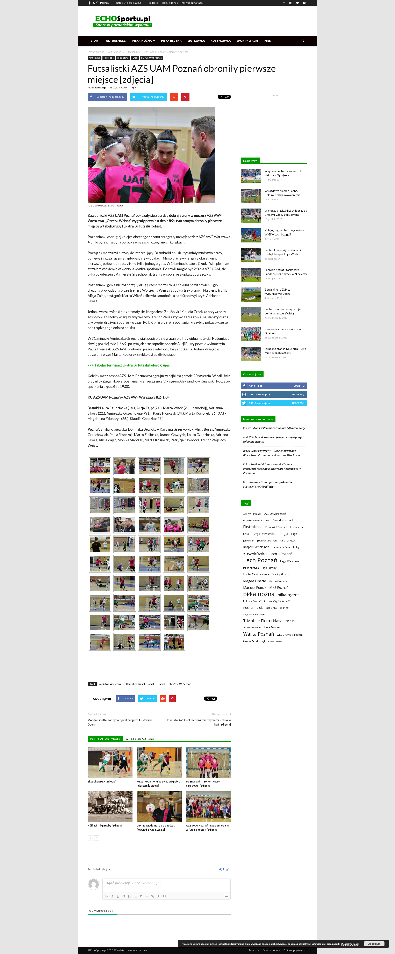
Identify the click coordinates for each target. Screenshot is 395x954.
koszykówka (255, 553)
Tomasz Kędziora (252, 627)
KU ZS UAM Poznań (180, 683)
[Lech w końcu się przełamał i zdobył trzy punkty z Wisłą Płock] (251, 255)
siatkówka (271, 607)
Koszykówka (221, 41)
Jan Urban (248, 540)
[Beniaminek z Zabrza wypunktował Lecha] (251, 294)
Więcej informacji (350, 943)
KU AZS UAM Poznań (151, 57)
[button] (302, 41)
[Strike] (124, 896)
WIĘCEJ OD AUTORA (139, 739)
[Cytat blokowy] (141, 896)
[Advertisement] (232, 21)
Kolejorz (298, 547)
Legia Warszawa (289, 561)
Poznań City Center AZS (277, 601)
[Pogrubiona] (106, 896)
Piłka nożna (142, 41)
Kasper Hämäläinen (256, 547)
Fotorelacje (109, 57)
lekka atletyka (251, 567)
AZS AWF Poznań (252, 513)
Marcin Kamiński (278, 581)
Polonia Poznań (252, 601)
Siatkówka (196, 41)
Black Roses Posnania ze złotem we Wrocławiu (271, 455)
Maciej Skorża (280, 574)
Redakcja (153, 2)
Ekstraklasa (253, 527)
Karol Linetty (287, 540)
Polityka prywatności (192, 2)
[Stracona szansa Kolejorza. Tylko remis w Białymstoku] (251, 354)
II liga (294, 534)
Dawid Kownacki (283, 520)
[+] (163, 895)
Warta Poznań (258, 634)
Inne (267, 41)
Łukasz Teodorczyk (254, 641)
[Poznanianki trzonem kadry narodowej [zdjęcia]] (208, 762)
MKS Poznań (278, 587)
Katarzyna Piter (281, 547)
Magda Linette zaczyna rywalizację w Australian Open (120, 722)
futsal (162, 683)
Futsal (135, 57)
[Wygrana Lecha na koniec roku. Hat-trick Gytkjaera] (251, 176)
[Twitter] (297, 3)
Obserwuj (298, 394)
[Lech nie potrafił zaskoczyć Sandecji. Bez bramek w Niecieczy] (251, 275)
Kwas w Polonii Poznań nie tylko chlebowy (279, 428)
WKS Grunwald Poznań (290, 634)
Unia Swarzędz (273, 627)
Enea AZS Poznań (276, 527)
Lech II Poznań (281, 554)
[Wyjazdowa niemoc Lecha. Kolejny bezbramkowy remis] (251, 196)
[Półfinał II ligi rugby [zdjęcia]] (110, 806)
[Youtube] (304, 3)
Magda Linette (254, 581)
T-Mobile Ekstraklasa (262, 621)
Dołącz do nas (170, 2)
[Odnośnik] (153, 896)
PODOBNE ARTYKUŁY (105, 739)
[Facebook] (284, 3)
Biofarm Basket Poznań (256, 520)
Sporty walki (247, 41)
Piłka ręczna (171, 41)
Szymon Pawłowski (254, 614)
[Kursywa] (112, 896)
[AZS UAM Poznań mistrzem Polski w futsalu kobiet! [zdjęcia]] (208, 806)
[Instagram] (291, 3)
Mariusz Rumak (254, 587)
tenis (290, 621)
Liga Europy (269, 568)
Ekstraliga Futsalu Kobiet (140, 683)
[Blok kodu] (147, 896)
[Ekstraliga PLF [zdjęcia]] (110, 762)
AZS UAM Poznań (275, 514)
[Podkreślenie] (118, 896)
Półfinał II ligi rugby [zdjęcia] (105, 825)
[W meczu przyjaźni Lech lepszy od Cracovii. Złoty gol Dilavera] (251, 216)
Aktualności (116, 41)
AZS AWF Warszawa (110, 683)
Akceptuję (374, 944)
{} (158, 895)
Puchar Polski (253, 607)
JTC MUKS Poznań (267, 540)
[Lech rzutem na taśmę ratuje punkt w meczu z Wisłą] (251, 314)
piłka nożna (259, 594)
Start (95, 41)
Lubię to (299, 385)
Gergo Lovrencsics (263, 534)
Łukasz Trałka (275, 641)
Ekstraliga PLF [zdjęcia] (102, 781)
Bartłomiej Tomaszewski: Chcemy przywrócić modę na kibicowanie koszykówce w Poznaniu (272, 469)
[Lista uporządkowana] (129, 896)
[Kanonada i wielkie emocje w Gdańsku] (251, 334)
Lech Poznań (260, 560)
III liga (282, 533)
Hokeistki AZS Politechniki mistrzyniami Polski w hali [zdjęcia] (198, 722)
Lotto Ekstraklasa (256, 574)
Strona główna (96, 52)
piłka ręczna (289, 594)
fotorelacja (296, 527)
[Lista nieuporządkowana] (135, 896)
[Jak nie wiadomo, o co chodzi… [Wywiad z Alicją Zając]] (159, 806)
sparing (284, 608)
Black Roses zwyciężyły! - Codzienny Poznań (269, 451)
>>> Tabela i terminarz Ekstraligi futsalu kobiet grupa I (129, 365)
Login (226, 869)
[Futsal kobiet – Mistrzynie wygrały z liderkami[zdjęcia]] (159, 762)
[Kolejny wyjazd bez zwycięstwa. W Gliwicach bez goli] (251, 235)
